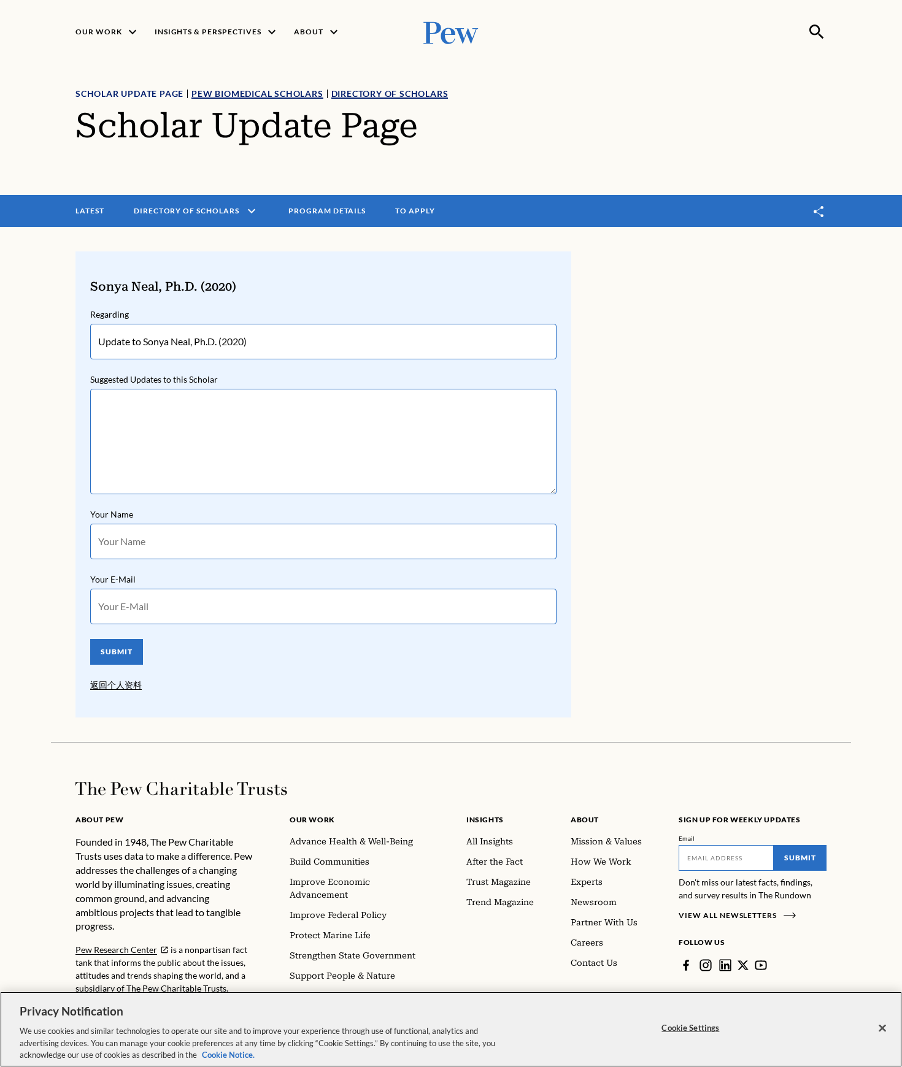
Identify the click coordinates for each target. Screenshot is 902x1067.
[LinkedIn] (725, 965)
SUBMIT (117, 651)
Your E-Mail (113, 579)
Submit (800, 857)
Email (687, 838)
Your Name (111, 514)
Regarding (109, 314)
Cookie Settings (690, 1028)
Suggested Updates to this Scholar (154, 379)
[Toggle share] (819, 211)
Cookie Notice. (228, 1054)
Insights (485, 819)
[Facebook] (686, 965)
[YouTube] (761, 965)
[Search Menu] (817, 32)
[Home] (181, 788)
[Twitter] (743, 965)
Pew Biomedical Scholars (257, 93)
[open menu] (251, 211)
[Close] (882, 1028)
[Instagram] (705, 965)
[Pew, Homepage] (451, 31)
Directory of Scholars (390, 93)
